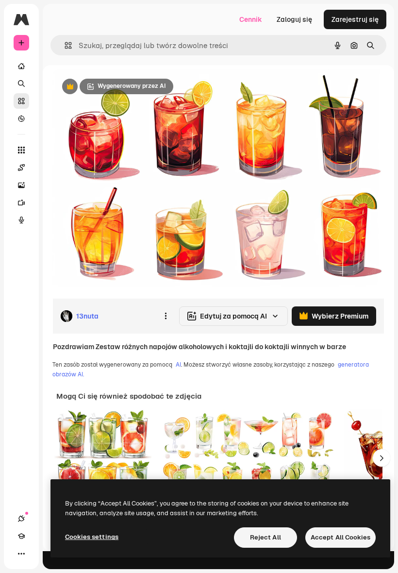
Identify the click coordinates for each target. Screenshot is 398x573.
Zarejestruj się (355, 19)
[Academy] (21, 536)
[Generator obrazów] (21, 185)
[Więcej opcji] (165, 316)
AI (178, 365)
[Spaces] (21, 167)
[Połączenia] (21, 518)
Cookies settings (91, 537)
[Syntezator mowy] (21, 220)
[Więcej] (21, 553)
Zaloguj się (294, 19)
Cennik (250, 19)
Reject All (265, 537)
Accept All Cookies (340, 537)
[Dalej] (381, 457)
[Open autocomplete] (64, 45)
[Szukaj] (21, 83)
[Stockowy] (21, 101)
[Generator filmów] (21, 202)
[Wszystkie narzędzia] (21, 150)
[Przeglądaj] (21, 118)
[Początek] (21, 66)
